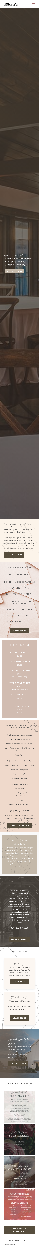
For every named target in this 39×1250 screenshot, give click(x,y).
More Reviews (19, 940)
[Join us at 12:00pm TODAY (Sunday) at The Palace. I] (19, 1107)
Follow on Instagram (19, 1230)
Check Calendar (19, 825)
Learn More (19, 982)
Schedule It (20, 631)
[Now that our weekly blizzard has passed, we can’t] (19, 1204)
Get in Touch (14, 271)
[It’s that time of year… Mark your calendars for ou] (19, 1172)
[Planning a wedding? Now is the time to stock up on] (19, 1139)
